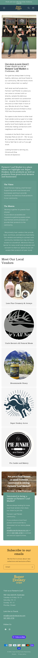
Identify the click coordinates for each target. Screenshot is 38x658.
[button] (4, 8)
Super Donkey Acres (18, 651)
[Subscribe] (32, 567)
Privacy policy (22, 654)
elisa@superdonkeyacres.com (14, 615)
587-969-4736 (9, 618)
